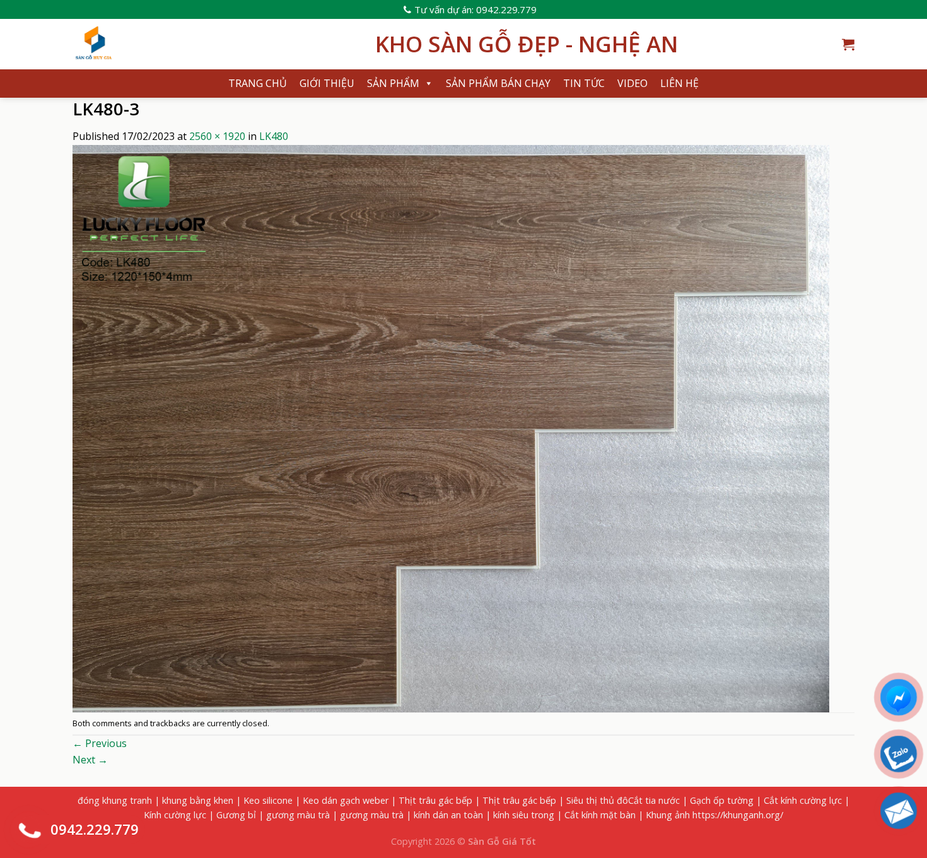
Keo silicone (268, 800)
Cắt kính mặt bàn (600, 815)
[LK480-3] (451, 427)
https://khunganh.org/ (737, 815)
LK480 (273, 136)
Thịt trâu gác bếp (435, 800)
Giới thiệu (327, 83)
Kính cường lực (175, 815)
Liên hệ (679, 83)
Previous (100, 743)
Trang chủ (257, 83)
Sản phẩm (393, 83)
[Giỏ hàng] (848, 44)
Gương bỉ (236, 815)
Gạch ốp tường (722, 800)
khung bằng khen (197, 800)
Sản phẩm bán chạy (498, 83)
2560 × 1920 (217, 136)
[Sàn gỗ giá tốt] (214, 44)
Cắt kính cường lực (803, 800)
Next (90, 760)
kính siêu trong (523, 815)
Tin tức (584, 83)
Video (632, 83)
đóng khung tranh (115, 800)
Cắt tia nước (654, 800)
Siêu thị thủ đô (597, 800)
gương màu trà (298, 815)
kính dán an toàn (448, 815)
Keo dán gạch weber (345, 800)
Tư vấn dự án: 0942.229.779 (475, 9)
